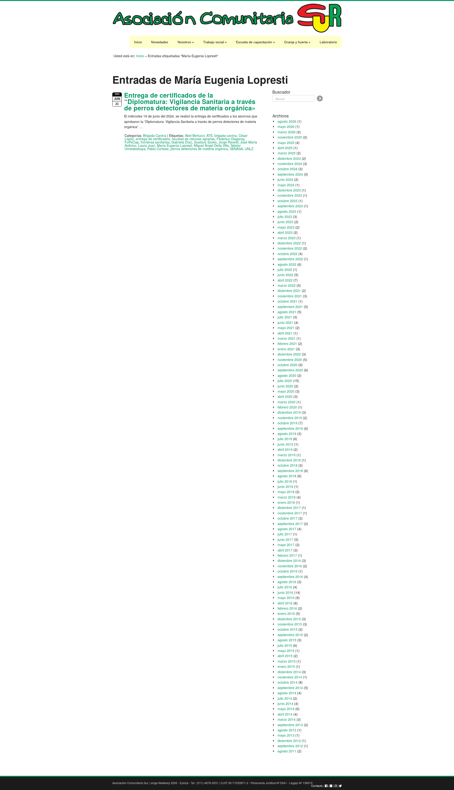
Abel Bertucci (195, 135)
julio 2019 (285, 438)
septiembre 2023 (290, 206)
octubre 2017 (287, 518)
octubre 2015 (287, 629)
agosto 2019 (287, 433)
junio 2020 (285, 386)
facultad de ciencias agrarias (193, 138)
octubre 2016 (287, 571)
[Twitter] (340, 786)
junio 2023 (285, 221)
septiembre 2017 (290, 523)
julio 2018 (285, 481)
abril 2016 (285, 603)
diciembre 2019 (289, 412)
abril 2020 (285, 396)
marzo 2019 (287, 454)
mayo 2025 (286, 142)
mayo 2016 (286, 597)
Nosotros (186, 42)
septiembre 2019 (290, 428)
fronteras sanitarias (155, 142)
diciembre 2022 (289, 243)
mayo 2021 (286, 327)
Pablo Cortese (158, 148)
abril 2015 (285, 655)
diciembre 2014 (289, 671)
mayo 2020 (286, 391)
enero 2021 (286, 349)
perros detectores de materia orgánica (199, 148)
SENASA (236, 148)
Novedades (159, 42)
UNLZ (249, 148)
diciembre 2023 (289, 190)
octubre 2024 (287, 168)
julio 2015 (285, 645)
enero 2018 (286, 502)
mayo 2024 (286, 184)
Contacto (317, 786)
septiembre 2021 (290, 306)
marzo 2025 (287, 153)
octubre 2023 (287, 200)
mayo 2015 (286, 650)
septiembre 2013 (290, 724)
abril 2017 (285, 550)
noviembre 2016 (290, 566)
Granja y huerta (297, 42)
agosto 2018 (287, 475)
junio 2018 (285, 486)
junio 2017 (285, 539)
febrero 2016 (287, 608)
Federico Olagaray (230, 138)
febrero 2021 (287, 343)
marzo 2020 (287, 401)
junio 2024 (285, 179)
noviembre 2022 (290, 248)
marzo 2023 (287, 237)
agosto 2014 (287, 692)
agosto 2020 (287, 375)
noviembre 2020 (290, 359)
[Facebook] (326, 786)
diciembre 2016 (289, 560)
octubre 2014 (287, 682)
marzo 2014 (287, 719)
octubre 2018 (287, 465)
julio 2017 (285, 534)
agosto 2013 (287, 730)
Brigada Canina (154, 135)
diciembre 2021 (289, 290)
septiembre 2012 (290, 745)
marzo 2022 (287, 285)
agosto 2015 (287, 640)
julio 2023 (285, 216)
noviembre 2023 (290, 195)
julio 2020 (285, 380)
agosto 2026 (287, 121)
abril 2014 (285, 714)
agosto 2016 (287, 581)
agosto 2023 (287, 211)
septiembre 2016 (290, 576)
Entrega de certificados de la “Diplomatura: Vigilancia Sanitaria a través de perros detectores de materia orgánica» (189, 101)
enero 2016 (286, 613)
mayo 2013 (286, 735)
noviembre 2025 (290, 137)
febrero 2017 (287, 555)
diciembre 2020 (289, 354)
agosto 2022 (287, 264)
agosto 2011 (287, 751)
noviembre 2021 (290, 296)
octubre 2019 (287, 423)
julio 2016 (285, 587)
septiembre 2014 (290, 687)
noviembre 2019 (290, 417)
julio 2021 (285, 317)
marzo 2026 (287, 132)
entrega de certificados (153, 138)
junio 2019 (285, 444)
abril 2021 (285, 333)
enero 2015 (286, 666)
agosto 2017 (287, 528)
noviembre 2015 (290, 624)
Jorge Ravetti (228, 142)
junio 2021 (285, 322)
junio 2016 (285, 592)
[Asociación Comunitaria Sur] (227, 31)
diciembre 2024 (289, 158)
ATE (209, 135)
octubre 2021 (287, 301)
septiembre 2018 (290, 470)
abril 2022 (285, 280)
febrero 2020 (287, 407)
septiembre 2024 (290, 174)
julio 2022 (285, 269)
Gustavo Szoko (205, 142)
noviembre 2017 (290, 513)
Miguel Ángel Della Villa (211, 145)
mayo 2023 (286, 227)
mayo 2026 (286, 126)
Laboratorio (328, 42)
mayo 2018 (286, 491)
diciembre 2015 (289, 618)
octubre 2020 (287, 364)
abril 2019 (285, 449)
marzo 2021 (287, 338)
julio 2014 (285, 698)
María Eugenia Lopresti (174, 145)
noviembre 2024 (290, 163)
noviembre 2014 (290, 677)
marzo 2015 (287, 661)
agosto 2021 (287, 311)
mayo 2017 (286, 544)
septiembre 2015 (290, 634)
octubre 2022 (287, 253)
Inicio (138, 42)
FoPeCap (132, 142)
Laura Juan (146, 145)
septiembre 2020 (290, 370)
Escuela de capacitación (255, 42)
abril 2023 (285, 232)
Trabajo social (215, 42)
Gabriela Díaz (181, 142)
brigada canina (225, 135)
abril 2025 (285, 147)
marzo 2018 (287, 497)
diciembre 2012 (289, 740)
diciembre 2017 (289, 507)
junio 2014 (285, 703)
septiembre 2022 (290, 258)
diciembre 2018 (289, 460)
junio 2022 (285, 274)
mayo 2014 (286, 708)
